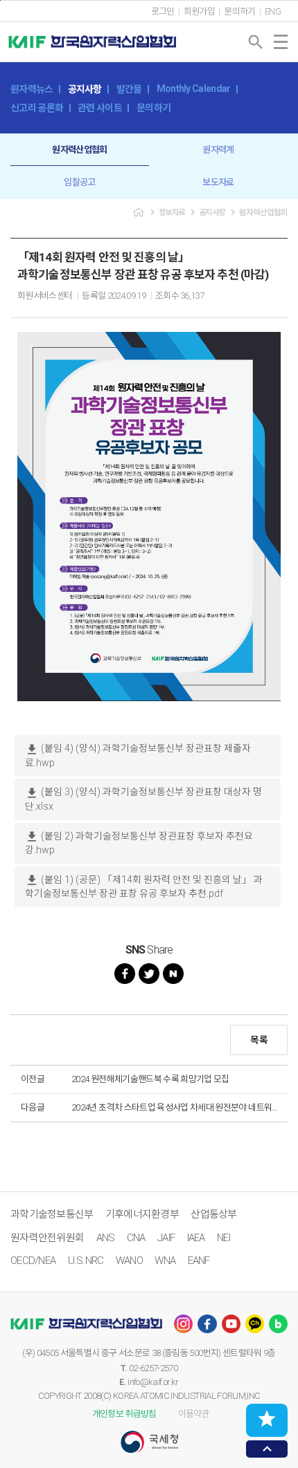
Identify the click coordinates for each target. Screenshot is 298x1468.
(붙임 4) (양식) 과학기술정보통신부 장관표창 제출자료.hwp (138, 755)
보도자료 (218, 182)
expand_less (267, 1449)
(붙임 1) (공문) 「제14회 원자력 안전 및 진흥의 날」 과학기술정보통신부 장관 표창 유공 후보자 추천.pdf (144, 886)
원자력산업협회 (79, 150)
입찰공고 (79, 182)
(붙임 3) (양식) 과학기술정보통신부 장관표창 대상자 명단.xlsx (143, 799)
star (266, 1419)
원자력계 (218, 150)
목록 (259, 1040)
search (255, 42)
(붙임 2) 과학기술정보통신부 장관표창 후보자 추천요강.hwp (139, 842)
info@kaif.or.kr (153, 1382)
